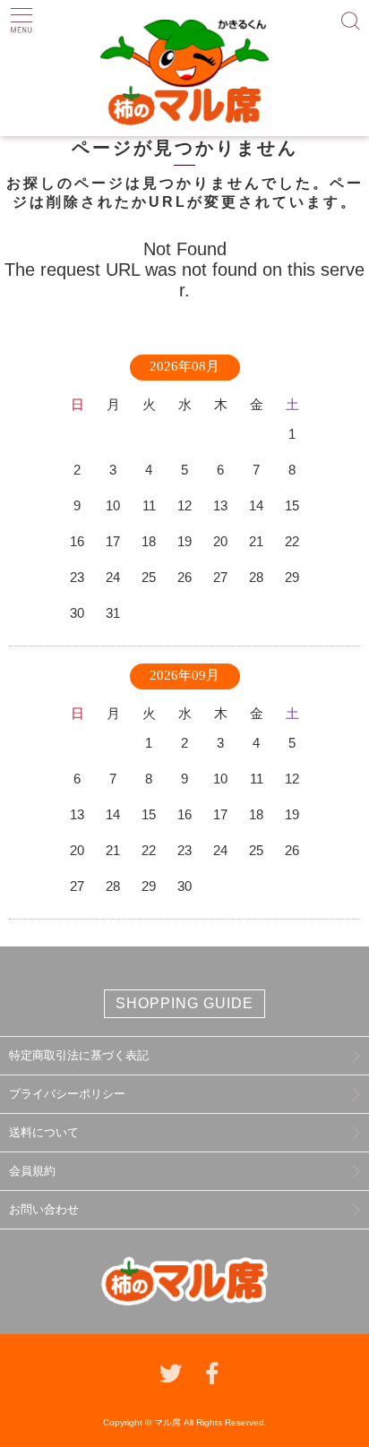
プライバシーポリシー (67, 1093)
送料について (44, 1132)
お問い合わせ (44, 1209)
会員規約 (32, 1170)
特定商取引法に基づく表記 (79, 1055)
